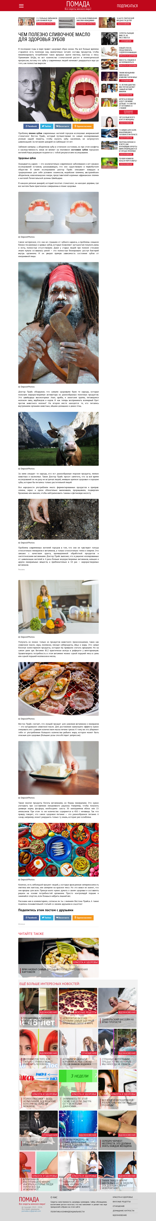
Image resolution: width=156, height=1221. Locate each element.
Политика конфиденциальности (67, 1212)
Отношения (118, 1206)
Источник (21, 924)
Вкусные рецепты (122, 1202)
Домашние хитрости (123, 1211)
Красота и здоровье (123, 1197)
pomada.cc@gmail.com (31, 1211)
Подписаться (127, 5)
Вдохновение (120, 1215)
